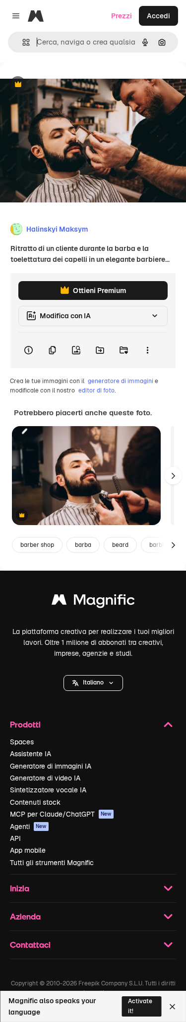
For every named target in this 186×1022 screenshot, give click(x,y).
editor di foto (96, 390)
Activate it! (140, 1006)
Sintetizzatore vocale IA (48, 789)
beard (120, 545)
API (15, 838)
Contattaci (30, 944)
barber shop (37, 545)
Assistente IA (30, 753)
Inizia (19, 888)
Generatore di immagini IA (50, 766)
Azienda (25, 916)
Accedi (158, 15)
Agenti (28, 826)
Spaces (22, 741)
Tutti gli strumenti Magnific (52, 862)
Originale (65, 85)
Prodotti (25, 724)
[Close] (172, 1007)
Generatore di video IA (45, 778)
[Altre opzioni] (147, 350)
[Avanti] (173, 475)
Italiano (93, 682)
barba (83, 545)
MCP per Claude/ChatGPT (61, 814)
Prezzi (121, 15)
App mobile (28, 850)
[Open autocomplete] (22, 42)
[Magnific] (93, 602)
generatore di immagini (120, 381)
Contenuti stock (35, 802)
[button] (93, 683)
